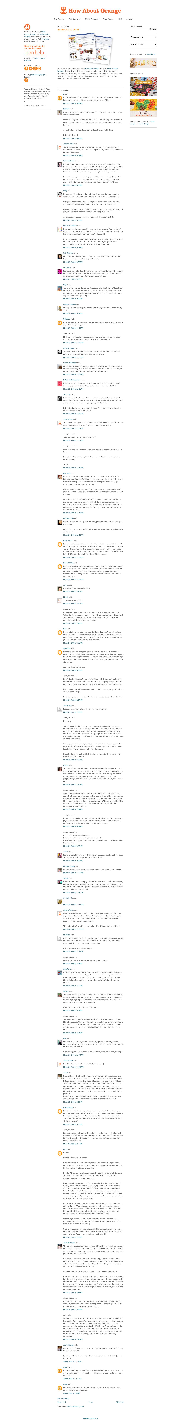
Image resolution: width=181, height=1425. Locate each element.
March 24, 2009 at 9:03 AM (73, 846)
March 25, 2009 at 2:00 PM (73, 1144)
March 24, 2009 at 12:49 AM (73, 579)
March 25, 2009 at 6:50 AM (73, 1124)
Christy (65, 765)
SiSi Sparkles (68, 253)
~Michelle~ (67, 268)
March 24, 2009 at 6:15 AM (73, 700)
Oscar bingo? (151, 54)
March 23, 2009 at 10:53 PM (73, 374)
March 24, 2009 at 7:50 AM (73, 760)
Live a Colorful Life (70, 226)
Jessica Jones (68, 144)
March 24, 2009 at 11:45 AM (73, 951)
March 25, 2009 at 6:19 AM (73, 1102)
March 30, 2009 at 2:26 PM (73, 1339)
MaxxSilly (66, 935)
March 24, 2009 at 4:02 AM (73, 643)
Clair (65, 1367)
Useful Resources (92, 19)
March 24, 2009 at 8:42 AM (73, 826)
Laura (65, 1149)
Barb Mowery (68, 1108)
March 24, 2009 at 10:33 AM (73, 929)
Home (91, 1402)
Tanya (65, 852)
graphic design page (37, 75)
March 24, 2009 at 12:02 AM (73, 440)
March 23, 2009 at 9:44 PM (73, 279)
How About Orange (92, 69)
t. (63, 94)
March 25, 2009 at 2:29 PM (73, 1237)
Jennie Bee (67, 706)
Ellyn (65, 285)
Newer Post (61, 1402)
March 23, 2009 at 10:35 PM (73, 357)
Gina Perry (67, 969)
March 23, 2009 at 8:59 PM (73, 220)
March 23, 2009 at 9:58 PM (73, 313)
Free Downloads (75, 19)
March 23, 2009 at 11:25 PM (73, 414)
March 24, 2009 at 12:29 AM (73, 557)
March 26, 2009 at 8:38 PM (73, 1310)
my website (45, 39)
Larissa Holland (69, 866)
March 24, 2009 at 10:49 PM (73, 1067)
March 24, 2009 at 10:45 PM (73, 1055)
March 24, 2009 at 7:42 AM (73, 712)
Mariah (65, 597)
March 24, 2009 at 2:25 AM (73, 604)
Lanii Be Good (68, 518)
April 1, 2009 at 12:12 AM (72, 1362)
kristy (65, 191)
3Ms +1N (66, 395)
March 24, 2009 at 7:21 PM (73, 1033)
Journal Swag (68, 1345)
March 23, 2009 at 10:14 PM (73, 328)
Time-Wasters (108, 19)
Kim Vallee (67, 473)
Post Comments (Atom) (75, 1407)
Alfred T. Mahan (69, 348)
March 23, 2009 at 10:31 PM (73, 343)
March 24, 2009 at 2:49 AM (73, 623)
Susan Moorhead (69, 363)
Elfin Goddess (68, 563)
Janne (65, 585)
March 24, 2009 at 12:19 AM (73, 513)
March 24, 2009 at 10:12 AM (73, 905)
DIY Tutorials (59, 19)
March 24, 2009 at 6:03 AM (73, 670)
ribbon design (144, 124)
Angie (65, 1384)
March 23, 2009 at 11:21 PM (73, 389)
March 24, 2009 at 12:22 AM (73, 535)
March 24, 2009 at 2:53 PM (73, 964)
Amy (65, 1038)
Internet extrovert (68, 29)
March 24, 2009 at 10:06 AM (73, 873)
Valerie (65, 878)
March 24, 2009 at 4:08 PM (73, 986)
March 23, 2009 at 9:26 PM (73, 262)
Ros (64, 629)
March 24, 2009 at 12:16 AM (73, 468)
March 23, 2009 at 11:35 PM (73, 428)
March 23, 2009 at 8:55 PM (73, 185)
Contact (129, 19)
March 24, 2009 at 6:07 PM (73, 1010)
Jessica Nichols (69, 1243)
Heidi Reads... (68, 541)
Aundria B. (67, 648)
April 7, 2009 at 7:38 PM (71, 1393)
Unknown (66, 319)
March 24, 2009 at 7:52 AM (73, 785)
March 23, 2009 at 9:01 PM (73, 247)
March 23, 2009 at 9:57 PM (73, 299)
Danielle (66, 109)
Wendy (65, 991)
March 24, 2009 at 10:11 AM (73, 892)
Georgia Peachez (69, 304)
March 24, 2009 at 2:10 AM (73, 591)
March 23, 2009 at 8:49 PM (73, 138)
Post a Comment (63, 1399)
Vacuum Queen (68, 161)
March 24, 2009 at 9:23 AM (73, 861)
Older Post (120, 1402)
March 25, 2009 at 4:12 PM (73, 1292)
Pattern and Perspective (72, 380)
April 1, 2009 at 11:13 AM (72, 1379)
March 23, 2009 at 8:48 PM (73, 103)
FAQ (120, 19)
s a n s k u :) (67, 898)
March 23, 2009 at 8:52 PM (73, 155)
